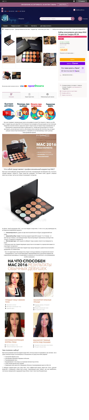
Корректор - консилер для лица (40, 29)
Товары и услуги (15, 25)
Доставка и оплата (45, 25)
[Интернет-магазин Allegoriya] (8, 18)
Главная (5, 25)
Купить (72, 59)
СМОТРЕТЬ (63, 4)
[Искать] (73, 18)
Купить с (69, 63)
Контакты (34, 25)
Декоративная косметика (22, 29)
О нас (26, 25)
